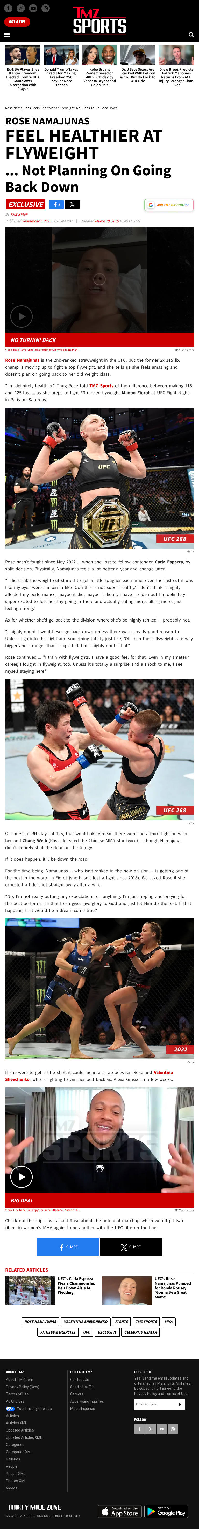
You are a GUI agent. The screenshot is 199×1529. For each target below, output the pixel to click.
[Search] (191, 34)
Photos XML (16, 1481)
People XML (15, 1474)
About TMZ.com (19, 1379)
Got (17, 22)
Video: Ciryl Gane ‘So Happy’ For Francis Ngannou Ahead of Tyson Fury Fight (43, 1210)
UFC (86, 1332)
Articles (12, 1416)
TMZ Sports (101, 386)
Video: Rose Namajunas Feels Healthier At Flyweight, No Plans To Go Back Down (43, 349)
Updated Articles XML (24, 1437)
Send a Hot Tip (82, 1387)
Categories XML (19, 1452)
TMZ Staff (18, 214)
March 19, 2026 (107, 220)
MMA (169, 1321)
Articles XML (16, 1423)
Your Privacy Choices (34, 1408)
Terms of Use (17, 1394)
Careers (76, 1394)
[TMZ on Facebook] (8, 8)
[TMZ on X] (21, 8)
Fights (121, 1321)
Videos (11, 1488)
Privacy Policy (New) (22, 1387)
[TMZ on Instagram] (45, 8)
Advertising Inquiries (87, 1401)
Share (71, 1246)
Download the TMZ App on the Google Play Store (166, 1511)
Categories (15, 1445)
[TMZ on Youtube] (33, 8)
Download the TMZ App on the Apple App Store (120, 1511)
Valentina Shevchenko (85, 1321)
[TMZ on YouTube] (162, 1429)
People (11, 1466)
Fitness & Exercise (57, 1332)
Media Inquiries (82, 1408)
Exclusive (107, 1332)
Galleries (13, 1459)
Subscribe (180, 1404)
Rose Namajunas (40, 1321)
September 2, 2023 (37, 220)
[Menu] (7, 34)
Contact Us (79, 1379)
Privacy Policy (145, 1393)
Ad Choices (15, 1401)
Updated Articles (20, 1430)
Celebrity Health (140, 1332)
